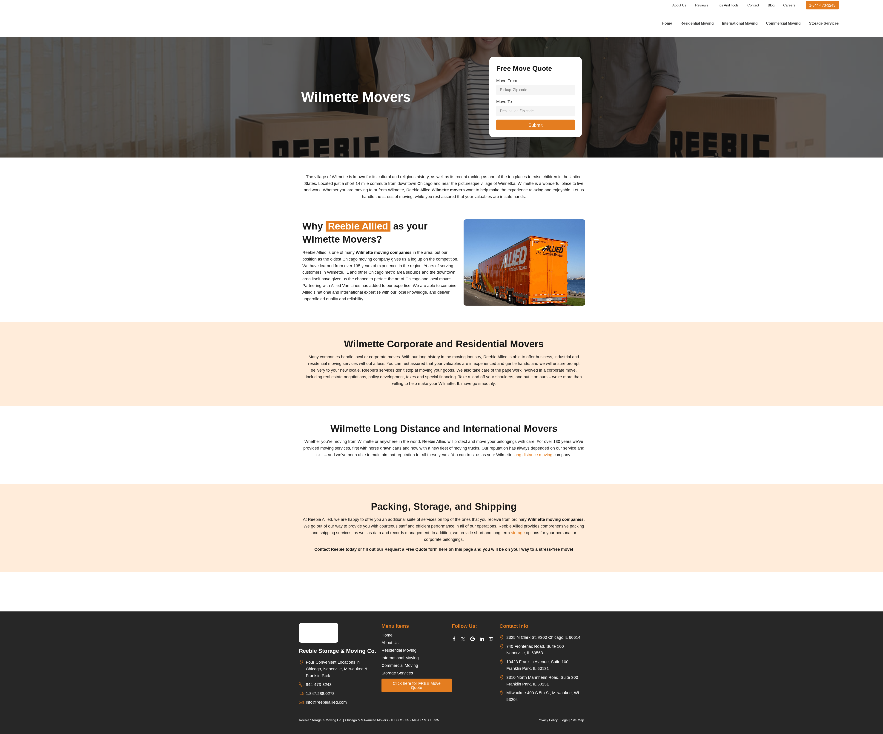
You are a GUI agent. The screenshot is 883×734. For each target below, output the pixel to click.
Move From (506, 81)
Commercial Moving (783, 23)
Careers (789, 5)
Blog (771, 5)
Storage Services (824, 23)
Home (667, 23)
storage (518, 532)
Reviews (701, 5)
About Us (679, 5)
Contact (753, 5)
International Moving (740, 23)
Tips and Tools (728, 5)
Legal (564, 720)
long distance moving (533, 455)
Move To (504, 102)
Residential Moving (697, 23)
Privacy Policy (548, 720)
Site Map (577, 720)
